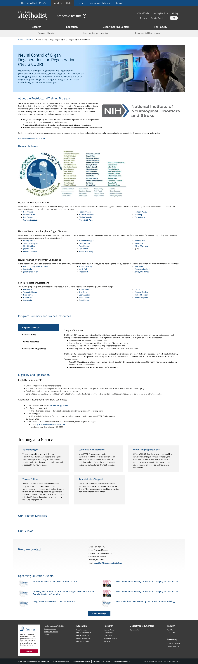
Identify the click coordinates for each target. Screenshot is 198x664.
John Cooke (27, 269)
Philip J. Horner (29, 240)
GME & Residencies (83, 635)
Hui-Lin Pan (83, 248)
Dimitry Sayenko (85, 217)
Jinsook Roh (83, 271)
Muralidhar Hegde (86, 240)
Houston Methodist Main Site (34, 3)
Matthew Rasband (86, 214)
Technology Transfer (110, 638)
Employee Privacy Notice (122, 661)
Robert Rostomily (86, 251)
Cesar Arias (27, 289)
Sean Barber (28, 294)
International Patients (100, 3)
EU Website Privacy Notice (81, 661)
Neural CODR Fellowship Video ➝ (31, 138)
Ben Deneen (28, 217)
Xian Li (137, 289)
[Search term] (174, 18)
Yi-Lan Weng (140, 217)
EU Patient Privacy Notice (101, 661)
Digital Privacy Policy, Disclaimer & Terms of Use (33, 661)
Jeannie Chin (28, 248)
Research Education (46, 32)
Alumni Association (82, 641)
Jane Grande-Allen (30, 271)
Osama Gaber (84, 294)
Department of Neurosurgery (147, 32)
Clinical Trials (143, 13)
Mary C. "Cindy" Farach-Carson (35, 266)
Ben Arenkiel (28, 211)
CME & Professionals (83, 632)
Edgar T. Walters (141, 246)
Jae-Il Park (83, 269)
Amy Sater (139, 266)
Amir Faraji (83, 292)
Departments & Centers (116, 27)
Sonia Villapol (140, 243)
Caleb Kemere (84, 243)
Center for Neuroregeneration (95, 32)
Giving (80, 3)
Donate (29, 651)
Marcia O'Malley (85, 266)
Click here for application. (58, 405)
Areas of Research (110, 630)
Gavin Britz (27, 297)
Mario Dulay (84, 289)
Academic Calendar (173, 643)
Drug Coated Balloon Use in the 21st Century (54, 601)
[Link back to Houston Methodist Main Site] (36, 15)
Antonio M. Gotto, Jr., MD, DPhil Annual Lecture (55, 581)
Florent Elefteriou (30, 251)
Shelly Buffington (30, 243)
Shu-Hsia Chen (29, 246)
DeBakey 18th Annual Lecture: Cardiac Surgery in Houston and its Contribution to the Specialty (63, 592)
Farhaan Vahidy (141, 211)
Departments (134, 630)
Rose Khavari (84, 246)
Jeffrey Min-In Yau (142, 271)
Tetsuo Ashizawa (30, 292)
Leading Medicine (160, 13)
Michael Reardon (141, 294)
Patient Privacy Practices (61, 661)
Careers (119, 3)
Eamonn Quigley (141, 292)
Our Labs (107, 641)
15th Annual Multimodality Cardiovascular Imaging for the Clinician (147, 581)
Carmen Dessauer (30, 219)
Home (20, 39)
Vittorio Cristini (29, 214)
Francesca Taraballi (142, 269)
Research (36, 27)
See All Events (99, 613)
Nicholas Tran (140, 240)
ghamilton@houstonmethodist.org (51, 424)
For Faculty (160, 27)
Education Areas (81, 630)
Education (72, 27)
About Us (170, 630)
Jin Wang (138, 214)
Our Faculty (171, 632)
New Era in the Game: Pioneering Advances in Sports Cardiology (145, 601)
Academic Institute (62, 3)
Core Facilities (108, 632)
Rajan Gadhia (84, 297)
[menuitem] (34, 3)
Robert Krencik (85, 211)
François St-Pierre (86, 219)
